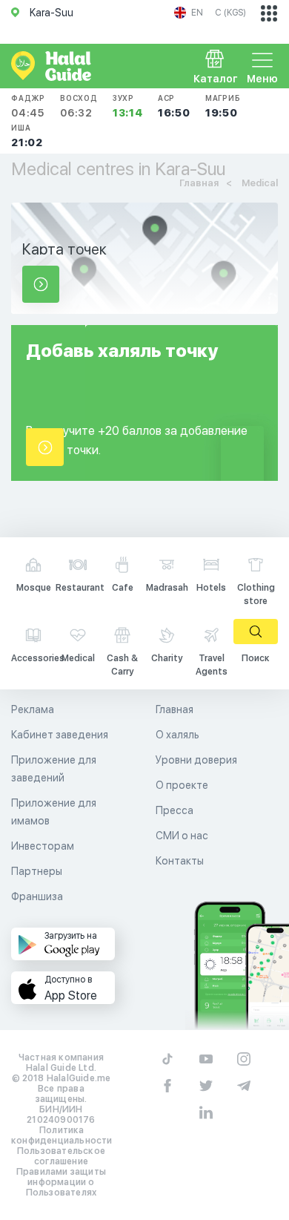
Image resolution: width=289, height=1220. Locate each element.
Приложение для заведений (53, 769)
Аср (174, 106)
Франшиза (37, 896)
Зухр (128, 106)
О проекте (182, 785)
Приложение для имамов (53, 812)
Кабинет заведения (59, 735)
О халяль (177, 735)
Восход (79, 106)
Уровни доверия (196, 760)
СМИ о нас (182, 836)
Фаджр (28, 106)
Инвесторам (42, 846)
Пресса (174, 810)
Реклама (32, 709)
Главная (174, 709)
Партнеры (36, 871)
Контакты (180, 861)
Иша (27, 135)
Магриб (223, 106)
